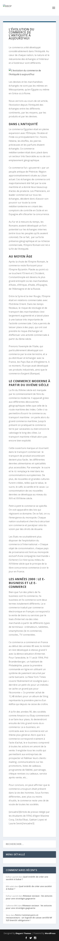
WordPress (50, 933)
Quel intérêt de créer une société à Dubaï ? (27, 878)
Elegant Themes (23, 933)
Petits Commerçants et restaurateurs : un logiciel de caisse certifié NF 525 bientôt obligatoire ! (29, 917)
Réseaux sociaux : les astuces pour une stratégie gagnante (29, 897)
